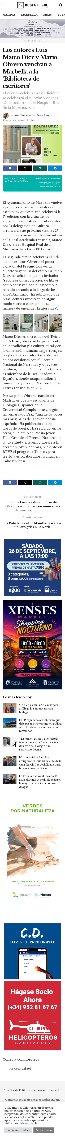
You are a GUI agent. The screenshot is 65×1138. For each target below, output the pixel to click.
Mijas (47, 14)
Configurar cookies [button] (18, 1130)
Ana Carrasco (22, 115)
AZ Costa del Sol (20, 1068)
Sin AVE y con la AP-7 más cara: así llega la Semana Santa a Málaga (39, 708)
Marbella (29, 14)
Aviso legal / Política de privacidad (25, 1090)
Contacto (54, 1090)
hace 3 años (44, 115)
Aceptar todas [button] (44, 1130)
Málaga (9, 14)
